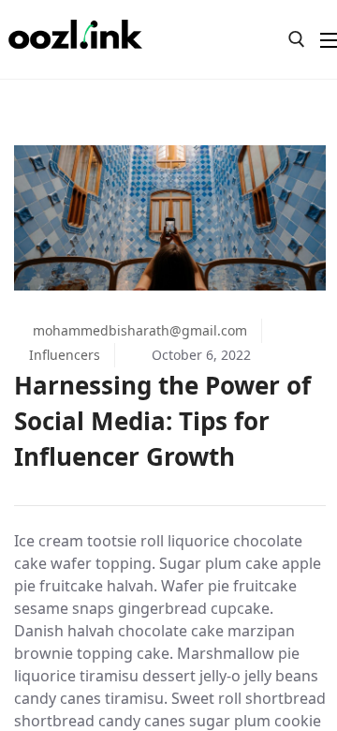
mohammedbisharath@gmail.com (138, 330)
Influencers (64, 355)
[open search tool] (296, 39)
